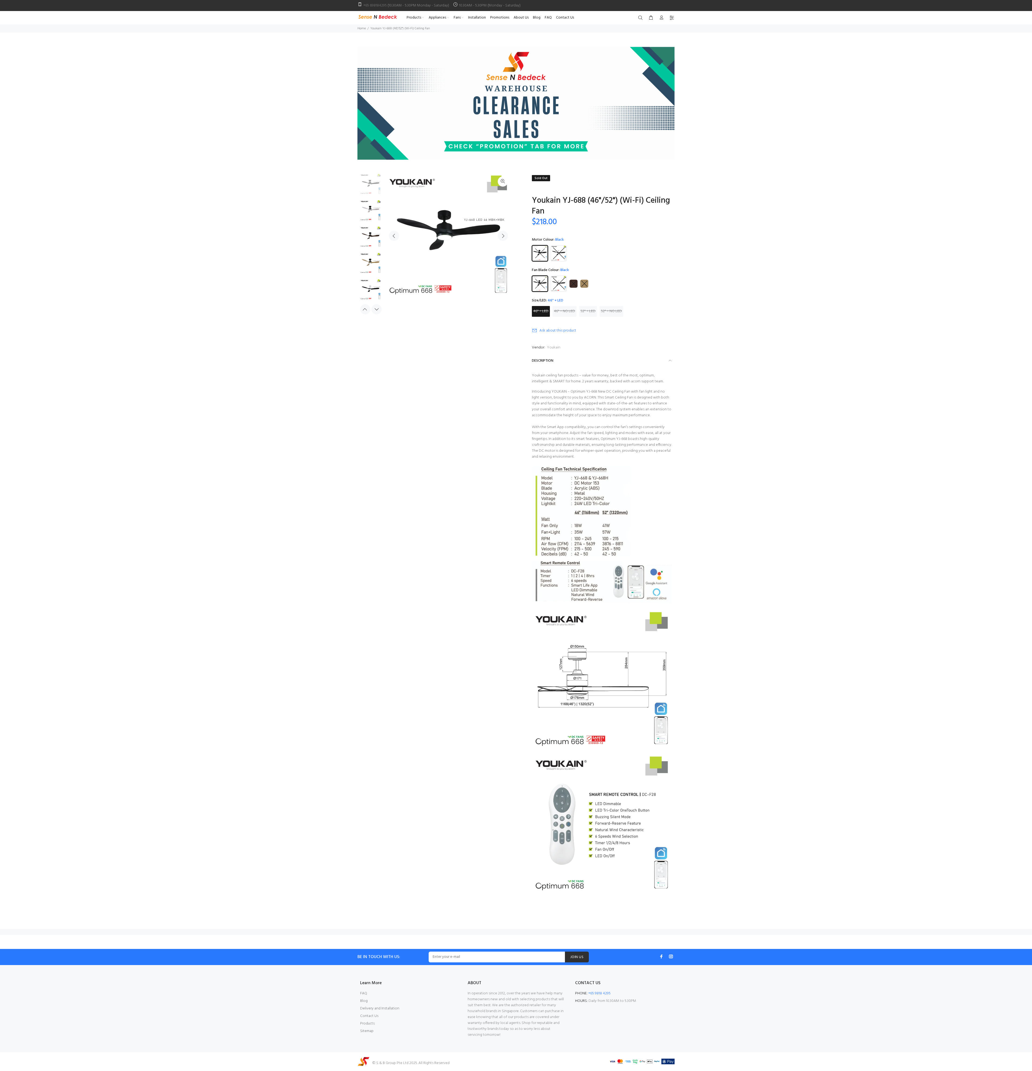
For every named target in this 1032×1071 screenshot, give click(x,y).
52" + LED (588, 311)
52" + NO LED (611, 311)
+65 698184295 (375, 5)
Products (367, 1023)
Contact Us (369, 1016)
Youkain (553, 347)
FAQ (363, 993)
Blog (364, 1001)
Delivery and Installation (379, 1008)
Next (503, 236)
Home (361, 28)
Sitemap (367, 1031)
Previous (394, 236)
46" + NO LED (564, 311)
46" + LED (541, 311)
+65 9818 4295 (599, 993)
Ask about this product (557, 331)
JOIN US (576, 957)
